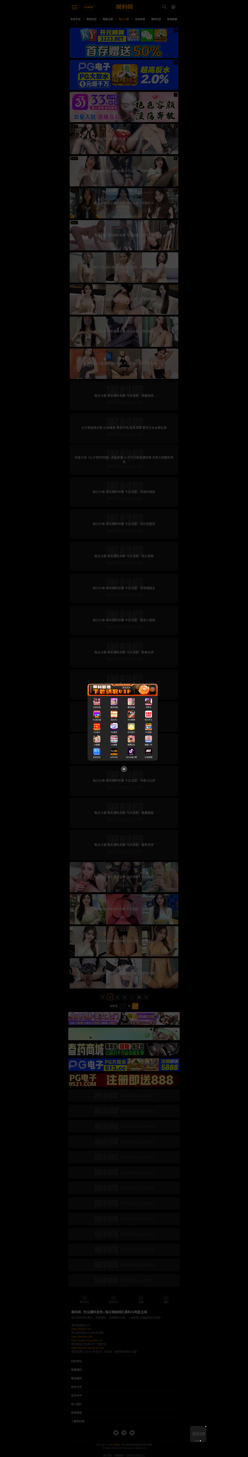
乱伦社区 (97, 757)
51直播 (114, 745)
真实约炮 (114, 707)
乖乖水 (148, 707)
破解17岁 (148, 745)
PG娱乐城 (97, 720)
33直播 (97, 745)
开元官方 (131, 732)
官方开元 (148, 720)
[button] (195, 1440)
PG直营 (148, 732)
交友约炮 (97, 707)
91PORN (114, 757)
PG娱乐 (114, 732)
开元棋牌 (131, 720)
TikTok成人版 (131, 757)
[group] (198, 1434)
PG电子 (97, 732)
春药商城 (131, 707)
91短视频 (148, 757)
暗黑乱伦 (131, 745)
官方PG (114, 720)
